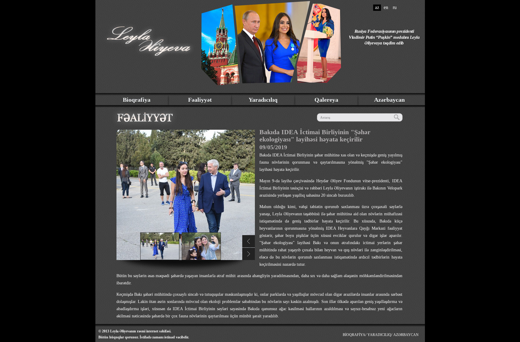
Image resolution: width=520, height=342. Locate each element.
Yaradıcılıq (263, 99)
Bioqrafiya (136, 99)
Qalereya (326, 99)
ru (395, 7)
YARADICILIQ (379, 335)
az (377, 7)
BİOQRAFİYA (354, 335)
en (386, 7)
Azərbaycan (389, 99)
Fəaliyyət (200, 99)
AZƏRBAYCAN (406, 335)
